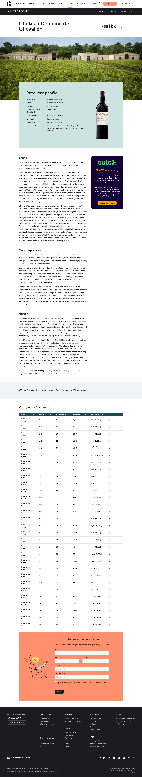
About (61, 3)
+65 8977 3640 (14, 718)
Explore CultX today (107, 203)
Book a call (81, 3)
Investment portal (47, 744)
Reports (132, 11)
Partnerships (70, 738)
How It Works (20, 3)
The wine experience (73, 721)
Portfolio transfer (47, 741)
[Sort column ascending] (33, 415)
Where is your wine (47, 724)
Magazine (122, 11)
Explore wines (95, 718)
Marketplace (126, 4)
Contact (68, 746)
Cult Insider (95, 730)
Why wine (32, 3)
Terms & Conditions (98, 744)
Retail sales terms (97, 746)
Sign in (42, 746)
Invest (110, 4)
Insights (112, 11)
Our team (69, 735)
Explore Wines (100, 11)
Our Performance (47, 3)
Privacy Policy (95, 741)
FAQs (67, 741)
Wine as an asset (71, 718)
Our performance (47, 738)
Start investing (46, 734)
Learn (70, 3)
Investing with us (47, 718)
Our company (70, 732)
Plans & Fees (45, 727)
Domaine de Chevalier (55, 99)
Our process (45, 721)
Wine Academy (96, 714)
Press (67, 744)
